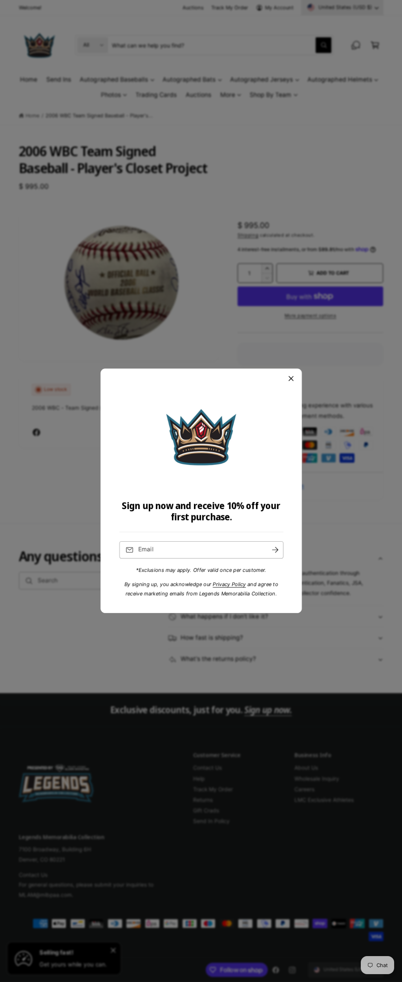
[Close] (290, 378)
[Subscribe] (275, 550)
